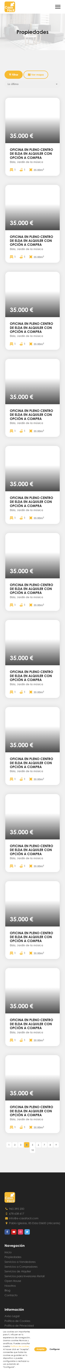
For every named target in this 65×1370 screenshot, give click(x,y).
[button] (8, 120)
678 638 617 (16, 1213)
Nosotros (10, 1285)
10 (32, 1150)
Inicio (8, 1252)
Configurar (55, 1349)
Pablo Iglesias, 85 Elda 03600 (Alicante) (34, 1223)
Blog (7, 1290)
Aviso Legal (12, 1316)
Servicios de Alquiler (18, 1271)
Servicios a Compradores (21, 1266)
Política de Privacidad (19, 1325)
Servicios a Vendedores (20, 1261)
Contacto (11, 1295)
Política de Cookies (17, 1321)
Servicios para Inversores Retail (25, 1276)
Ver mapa (37, 74)
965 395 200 (16, 1208)
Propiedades (13, 1257)
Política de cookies (20, 1346)
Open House (13, 1280)
